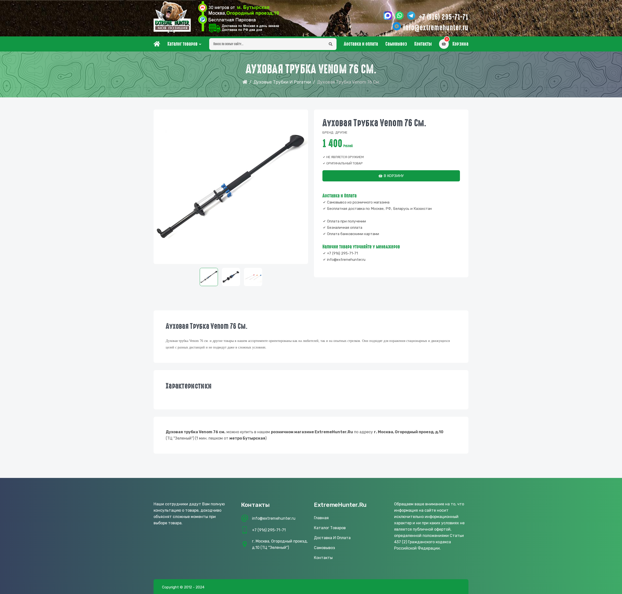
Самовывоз (396, 44)
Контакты (423, 44)
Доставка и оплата (361, 44)
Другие (341, 132)
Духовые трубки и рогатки (282, 82)
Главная (321, 518)
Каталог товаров (182, 44)
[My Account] (238, 17)
